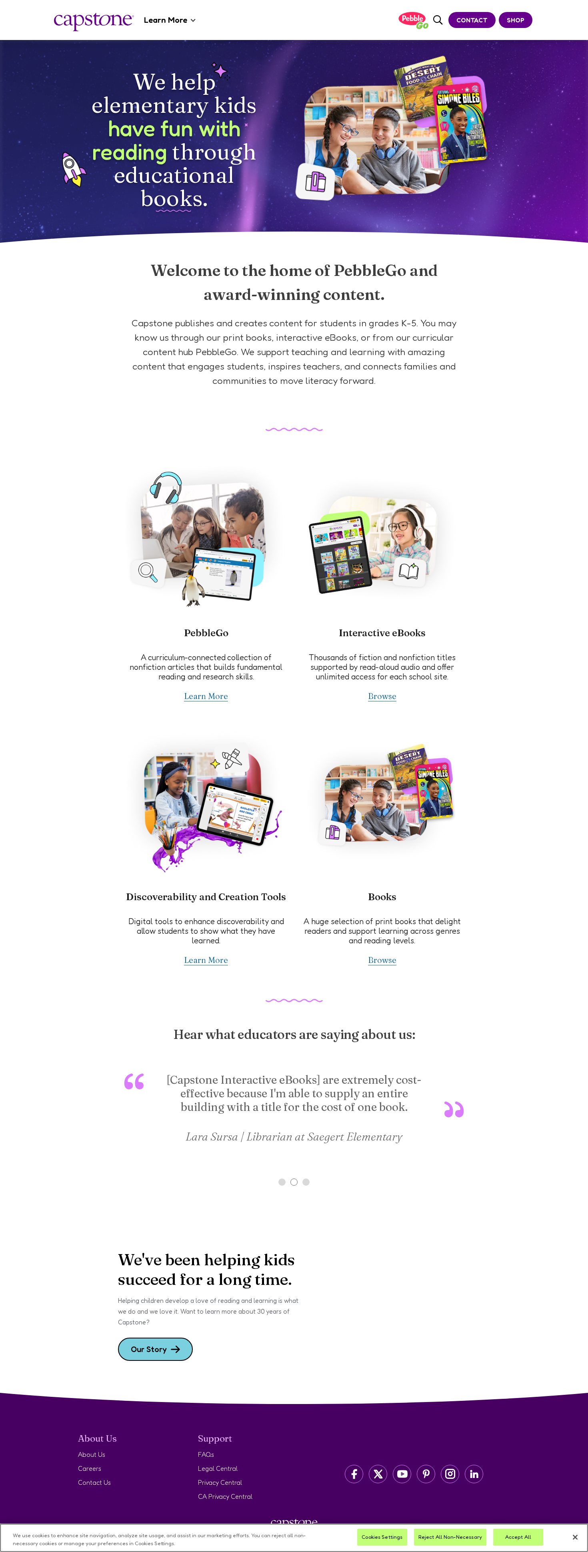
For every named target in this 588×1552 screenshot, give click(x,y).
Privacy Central (220, 1482)
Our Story (149, 1349)
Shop (515, 20)
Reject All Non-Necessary (450, 1537)
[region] (294, 1538)
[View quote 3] (306, 1182)
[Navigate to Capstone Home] (94, 22)
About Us (91, 1454)
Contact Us (94, 1482)
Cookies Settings (382, 1537)
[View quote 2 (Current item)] (294, 1182)
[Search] (438, 20)
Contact (472, 20)
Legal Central (218, 1468)
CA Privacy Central (225, 1496)
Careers (89, 1468)
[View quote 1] (282, 1182)
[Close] (575, 1537)
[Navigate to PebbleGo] (413, 20)
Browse (382, 696)
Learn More (165, 20)
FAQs (206, 1454)
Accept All (518, 1537)
